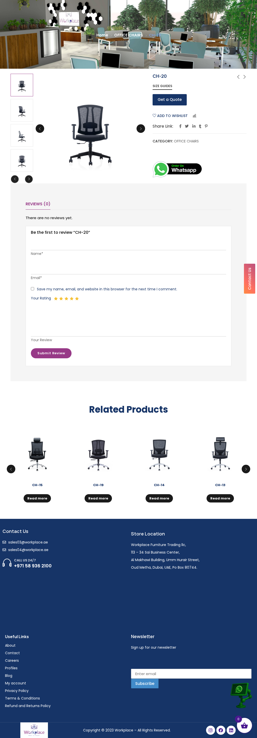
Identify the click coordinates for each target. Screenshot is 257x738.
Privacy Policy (17, 690)
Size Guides (162, 86)
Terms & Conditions (22, 698)
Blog (8, 675)
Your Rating (41, 298)
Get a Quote (170, 99)
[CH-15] (37, 452)
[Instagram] (210, 730)
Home (102, 35)
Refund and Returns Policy (28, 705)
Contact (12, 652)
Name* (37, 253)
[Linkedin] (231, 730)
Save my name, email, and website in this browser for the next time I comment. (107, 289)
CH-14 (159, 485)
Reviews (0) (38, 204)
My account (15, 683)
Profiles (11, 668)
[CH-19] (98, 452)
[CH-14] (159, 452)
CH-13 (220, 485)
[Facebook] (220, 730)
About (10, 645)
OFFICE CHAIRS (128, 35)
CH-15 (37, 485)
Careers (12, 660)
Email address (144, 663)
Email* (36, 277)
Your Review (41, 339)
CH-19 (98, 485)
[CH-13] (220, 452)
